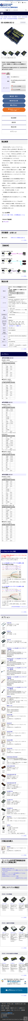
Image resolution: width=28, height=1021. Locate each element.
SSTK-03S (9, 622)
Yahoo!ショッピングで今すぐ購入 (14, 109)
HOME (1, 16)
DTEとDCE (6, 221)
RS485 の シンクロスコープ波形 (8, 874)
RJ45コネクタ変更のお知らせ (18, 237)
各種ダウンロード (14, 1008)
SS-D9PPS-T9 (10, 808)
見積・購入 (14, 96)
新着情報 (23, 1010)
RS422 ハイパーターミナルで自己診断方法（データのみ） (14, 873)
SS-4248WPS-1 (4, 963)
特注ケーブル (9, 705)
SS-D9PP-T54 (10, 791)
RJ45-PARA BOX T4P (11, 774)
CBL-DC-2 (9, 816)
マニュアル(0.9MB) (16, 89)
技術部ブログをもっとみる (21, 878)
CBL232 (8, 846)
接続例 (14, 122)
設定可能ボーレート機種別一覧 (15, 325)
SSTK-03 (9, 631)
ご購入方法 (3, 1003)
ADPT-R (8, 825)
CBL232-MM (9, 714)
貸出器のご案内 (10, 1003)
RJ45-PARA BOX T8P (11, 783)
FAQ (20, 2)
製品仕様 (13, 127)
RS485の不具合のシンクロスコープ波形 (10, 876)
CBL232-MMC (10, 740)
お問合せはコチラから (14, 990)
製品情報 (5, 16)
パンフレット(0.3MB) (17, 86)
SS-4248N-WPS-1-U (21, 963)
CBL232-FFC (9, 748)
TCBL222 (9, 696)
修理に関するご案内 (5, 1005)
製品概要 (13, 118)
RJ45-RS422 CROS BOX (12, 756)
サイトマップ (14, 2)
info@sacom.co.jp (5, 1017)
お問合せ (24, 2)
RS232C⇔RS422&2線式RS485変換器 (10, 18)
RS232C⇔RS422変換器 (12, 16)
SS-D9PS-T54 (10, 799)
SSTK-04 (9, 639)
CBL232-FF (9, 723)
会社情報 (3, 1010)
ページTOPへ (24, 240)
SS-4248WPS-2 (12, 963)
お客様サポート (22, 1008)
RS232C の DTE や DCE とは (8, 868)
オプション (13, 131)
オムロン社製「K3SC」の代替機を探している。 (14, 214)
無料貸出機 (14, 101)
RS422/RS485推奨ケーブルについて (19, 606)
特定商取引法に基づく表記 (20, 1003)
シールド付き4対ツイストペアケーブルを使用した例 (12, 563)
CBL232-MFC (10, 731)
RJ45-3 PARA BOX (11, 766)
